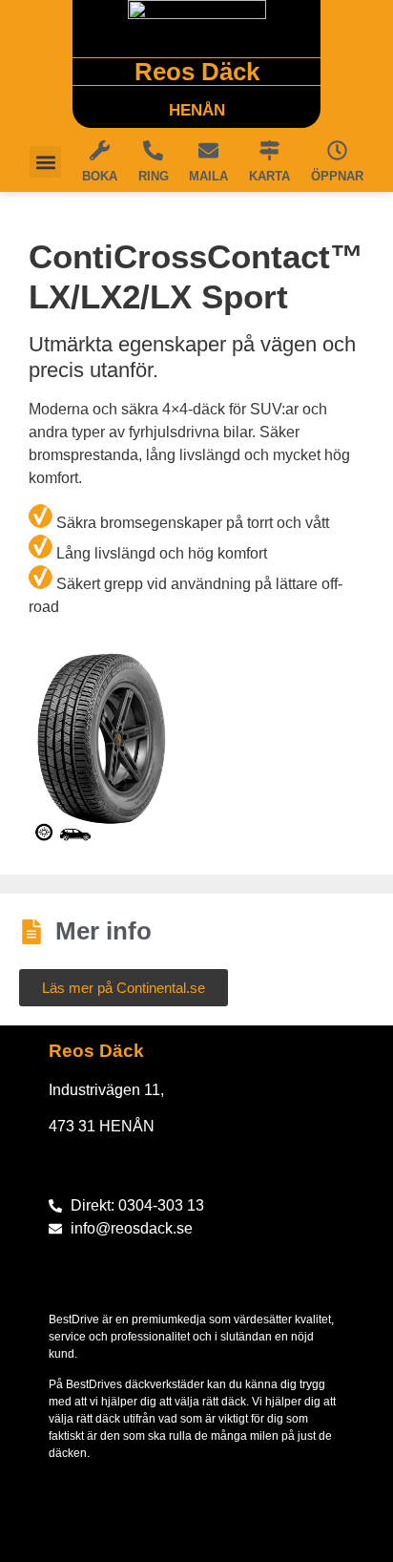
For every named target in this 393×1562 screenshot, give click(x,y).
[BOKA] (100, 150)
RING (153, 176)
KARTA (269, 176)
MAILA (208, 176)
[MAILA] (208, 150)
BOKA (99, 176)
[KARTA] (269, 150)
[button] (45, 162)
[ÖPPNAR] (337, 150)
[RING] (153, 150)
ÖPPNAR (337, 176)
